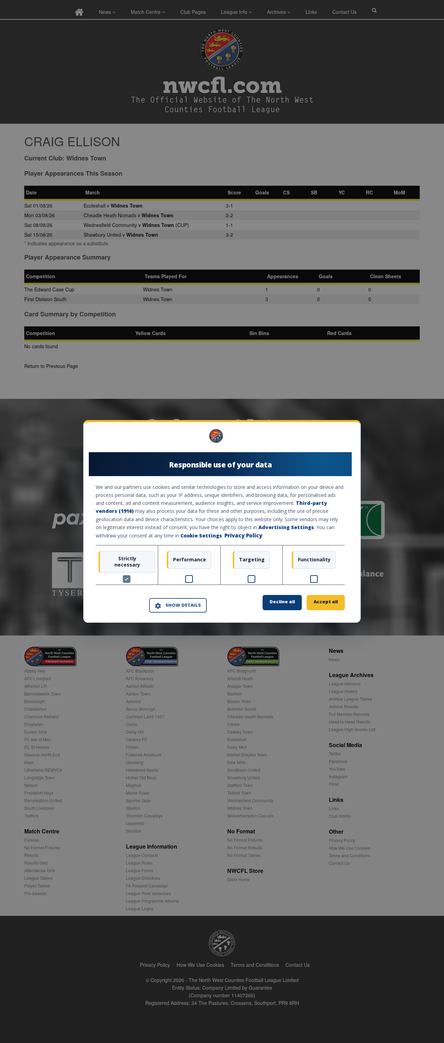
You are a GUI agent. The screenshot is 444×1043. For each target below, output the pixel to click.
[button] (178, 605)
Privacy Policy (243, 535)
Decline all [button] (282, 602)
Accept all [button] (326, 602)
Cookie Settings (201, 535)
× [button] (342, 438)
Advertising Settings (286, 527)
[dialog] (222, 521)
